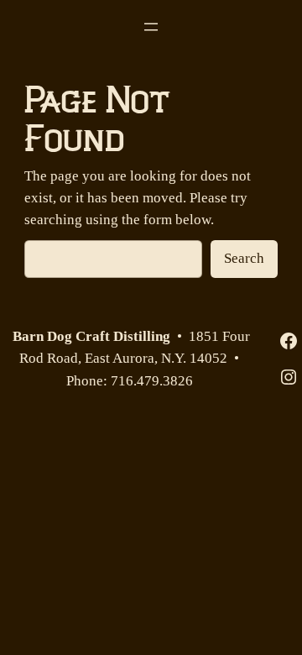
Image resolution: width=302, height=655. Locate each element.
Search (244, 258)
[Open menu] (151, 27)
